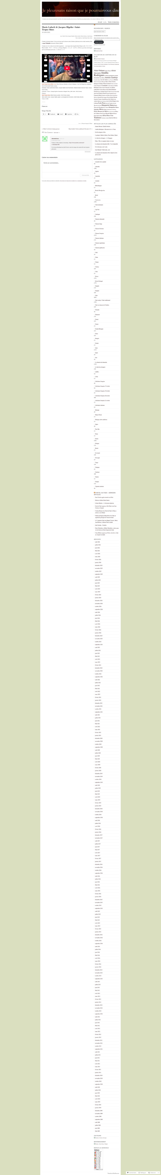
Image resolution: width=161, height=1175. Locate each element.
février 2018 (98, 829)
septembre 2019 (99, 782)
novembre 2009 (99, 1113)
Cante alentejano (99, 205)
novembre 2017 (99, 838)
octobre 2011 (98, 1046)
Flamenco (97, 314)
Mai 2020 (97, 759)
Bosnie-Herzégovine (100, 190)
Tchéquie (97, 467)
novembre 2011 (99, 1043)
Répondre (88, 151)
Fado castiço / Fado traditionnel (102, 300)
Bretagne (103, 81)
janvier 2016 (98, 896)
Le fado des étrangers (100, 367)
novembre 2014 (99, 937)
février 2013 (98, 999)
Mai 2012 (97, 1025)
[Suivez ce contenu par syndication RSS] (94, 492)
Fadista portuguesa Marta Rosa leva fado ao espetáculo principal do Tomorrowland (105, 516)
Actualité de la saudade (100, 162)
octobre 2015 (98, 905)
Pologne (97, 443)
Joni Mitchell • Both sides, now (102, 150)
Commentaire (85, 175)
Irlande (97, 343)
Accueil (100, 22)
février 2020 (98, 767)
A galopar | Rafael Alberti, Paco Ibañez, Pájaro (106, 135)
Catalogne (97, 214)
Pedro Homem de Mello (101, 111)
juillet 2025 (98, 580)
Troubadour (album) (105, 118)
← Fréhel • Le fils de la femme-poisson (50, 129)
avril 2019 (97, 797)
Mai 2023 (97, 656)
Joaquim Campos (98, 99)
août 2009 (97, 1122)
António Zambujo (111, 77)
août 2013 (97, 981)
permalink (61, 138)
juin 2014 (97, 952)
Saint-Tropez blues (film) (87, 38)
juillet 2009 (98, 1125)
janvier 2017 (98, 861)
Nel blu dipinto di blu (100, 132)
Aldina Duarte (108, 70)
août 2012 (97, 1017)
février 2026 (98, 559)
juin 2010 (97, 1093)
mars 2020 (97, 764)
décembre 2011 (98, 1040)
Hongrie (97, 338)
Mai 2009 (97, 1131)
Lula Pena (101, 103)
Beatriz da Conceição (98, 81)
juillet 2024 (98, 615)
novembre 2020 (99, 741)
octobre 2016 (98, 870)
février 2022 (98, 697)
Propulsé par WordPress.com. (113, 1173)
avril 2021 (97, 726)
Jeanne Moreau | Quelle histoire (102, 126)
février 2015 (98, 929)
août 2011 (97, 1052)
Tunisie (97, 477)
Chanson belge (98, 224)
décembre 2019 (98, 773)
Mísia (101, 109)
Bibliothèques (98, 185)
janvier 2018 (98, 832)
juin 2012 (97, 1022)
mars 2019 (97, 800)
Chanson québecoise (100, 247)
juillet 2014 (98, 949)
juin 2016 (97, 882)
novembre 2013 (99, 973)
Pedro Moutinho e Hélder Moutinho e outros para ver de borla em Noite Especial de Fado (107, 529)
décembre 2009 (98, 1110)
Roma (98, 115)
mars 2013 (97, 996)
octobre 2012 (98, 1011)
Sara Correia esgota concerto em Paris (104, 497)
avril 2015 (97, 923)
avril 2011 (97, 1063)
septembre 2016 (99, 873)
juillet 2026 (98, 545)
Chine (96, 257)
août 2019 (97, 785)
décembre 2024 (98, 600)
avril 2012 (97, 1028)
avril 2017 (97, 852)
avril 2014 (97, 958)
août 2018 (97, 820)
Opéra (96, 424)
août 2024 (97, 612)
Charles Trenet (102, 87)
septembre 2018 (99, 817)
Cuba (96, 271)
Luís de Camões (109, 103)
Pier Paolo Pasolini (111, 111)
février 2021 (98, 732)
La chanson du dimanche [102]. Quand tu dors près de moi (106, 153)
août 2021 (97, 715)
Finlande (97, 310)
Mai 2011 (97, 1061)
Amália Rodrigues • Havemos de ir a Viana (105, 129)
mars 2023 (97, 662)
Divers (96, 276)
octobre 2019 (98, 779)
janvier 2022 (98, 700)
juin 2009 (97, 1128)
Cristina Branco (102, 89)
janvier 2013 (98, 1002)
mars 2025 (97, 592)
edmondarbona (55, 138)
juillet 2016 (98, 879)
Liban (96, 376)
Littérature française (100, 381)
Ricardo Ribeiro (109, 113)
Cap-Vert (97, 209)
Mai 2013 (97, 990)
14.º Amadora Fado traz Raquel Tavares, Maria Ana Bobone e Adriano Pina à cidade (106, 521)
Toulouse (97, 117)
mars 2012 (97, 1031)
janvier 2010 (98, 1107)
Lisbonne (96, 103)
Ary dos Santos (104, 79)
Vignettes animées (99, 486)
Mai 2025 (97, 586)
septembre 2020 (99, 747)
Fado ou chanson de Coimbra (102, 305)
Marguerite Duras (108, 105)
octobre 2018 (98, 814)
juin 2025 (97, 583)
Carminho (105, 85)
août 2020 (97, 750)
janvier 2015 (98, 932)
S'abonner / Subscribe (98, 42)
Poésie (96, 438)
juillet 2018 (98, 823)
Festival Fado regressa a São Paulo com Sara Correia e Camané (105, 507)
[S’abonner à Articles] (94, 25)
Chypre (97, 262)
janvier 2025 (98, 597)
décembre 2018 (98, 808)
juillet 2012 (98, 1019)
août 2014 (97, 946)
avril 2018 (97, 826)
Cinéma (90, 123)
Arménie (97, 181)
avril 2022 (97, 691)
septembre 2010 (99, 1084)
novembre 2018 (99, 811)
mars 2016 (97, 891)
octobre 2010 (98, 1081)
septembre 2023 (99, 644)
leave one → (56, 132)
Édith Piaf (111, 118)
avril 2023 (97, 659)
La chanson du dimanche (101, 362)
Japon (96, 353)
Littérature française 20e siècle (102, 395)
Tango (96, 462)
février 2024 (98, 630)
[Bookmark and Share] (98, 50)
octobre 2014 (98, 940)
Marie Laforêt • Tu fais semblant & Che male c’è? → (80, 129)
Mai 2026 (97, 550)
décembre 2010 (98, 1075)
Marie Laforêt (77, 36)
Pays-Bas (97, 429)
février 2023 (98, 665)
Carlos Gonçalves (97, 85)
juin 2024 (97, 618)
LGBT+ (97, 372)
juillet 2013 (98, 984)
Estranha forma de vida (105, 91)
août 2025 (97, 577)
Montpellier (112, 107)
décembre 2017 (98, 835)
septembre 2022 (99, 677)
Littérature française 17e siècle (102, 386)
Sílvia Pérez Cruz (108, 115)
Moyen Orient (98, 415)
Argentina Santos (97, 79)
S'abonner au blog (101, 35)
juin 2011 (97, 1058)
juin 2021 (97, 720)
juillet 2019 (98, 788)
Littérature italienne (100, 405)
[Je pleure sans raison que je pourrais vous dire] (80, 9)
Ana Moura (102, 77)
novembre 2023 (99, 638)
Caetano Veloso (102, 83)
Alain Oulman (99, 70)
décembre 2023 (98, 635)
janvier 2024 (98, 633)
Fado (111, 91)
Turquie (97, 481)
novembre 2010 (99, 1078)
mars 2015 (97, 926)
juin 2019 (97, 791)
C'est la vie (97, 200)
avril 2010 (97, 1099)
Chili (96, 252)
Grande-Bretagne (99, 329)
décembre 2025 (98, 565)
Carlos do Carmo (114, 83)
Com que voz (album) (110, 87)
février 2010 (98, 1104)
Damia (107, 89)
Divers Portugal (99, 281)
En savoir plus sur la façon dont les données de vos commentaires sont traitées (73, 180)
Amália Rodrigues (101, 74)
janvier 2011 (98, 1072)
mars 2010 (97, 1102)
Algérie (97, 171)
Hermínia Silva (100, 97)
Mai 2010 (97, 1096)
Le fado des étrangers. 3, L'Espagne (103, 138)
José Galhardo (103, 101)
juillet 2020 (98, 753)
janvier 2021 (98, 735)
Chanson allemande (99, 219)
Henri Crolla (65, 36)
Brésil (96, 195)
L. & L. (105, 22)
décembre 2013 (98, 970)
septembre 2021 (99, 712)
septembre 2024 (99, 609)
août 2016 (97, 876)
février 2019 (98, 803)
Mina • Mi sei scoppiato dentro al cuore (104, 141)
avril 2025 (97, 589)
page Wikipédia (46, 43)
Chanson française (85, 123)
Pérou (96, 434)
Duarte (99, 91)
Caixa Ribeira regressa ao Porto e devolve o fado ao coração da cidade (106, 533)
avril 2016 (97, 888)
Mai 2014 (97, 955)
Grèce (96, 333)
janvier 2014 (98, 967)
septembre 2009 (99, 1119)
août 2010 (97, 1087)
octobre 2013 (98, 976)
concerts (96, 89)
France (96, 319)
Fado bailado (114, 91)
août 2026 (97, 542)
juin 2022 (97, 685)
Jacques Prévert (107, 97)
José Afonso (111, 99)
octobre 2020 (98, 744)
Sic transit (97, 453)
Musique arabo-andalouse (101, 419)
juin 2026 (97, 548)
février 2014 (98, 964)
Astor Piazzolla (111, 79)
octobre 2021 (98, 709)
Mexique (97, 410)
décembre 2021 (98, 703)
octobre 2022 (98, 674)
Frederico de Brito (106, 95)
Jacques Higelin (71, 36)
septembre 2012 (99, 1014)
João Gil (108, 101)
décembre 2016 (98, 864)
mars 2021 (97, 729)
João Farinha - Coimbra (100, 525)
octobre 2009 (98, 1116)
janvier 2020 (98, 770)
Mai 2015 (97, 920)
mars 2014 (97, 961)
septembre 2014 (99, 943)
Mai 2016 (97, 885)
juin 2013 (97, 987)
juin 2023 (97, 653)
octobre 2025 (98, 571)
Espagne (97, 286)
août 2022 (97, 679)
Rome (101, 115)
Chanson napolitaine (100, 243)
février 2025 (98, 594)
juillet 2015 (98, 914)
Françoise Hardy (98, 95)
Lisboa (117, 101)
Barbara (116, 79)
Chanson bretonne (99, 228)
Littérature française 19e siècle (102, 391)
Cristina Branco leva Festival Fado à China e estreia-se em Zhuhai (105, 511)
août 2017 (97, 841)
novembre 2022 (99, 671)
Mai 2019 (97, 794)
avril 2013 (97, 993)
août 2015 (97, 911)
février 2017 (98, 858)
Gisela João (112, 95)
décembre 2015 (98, 899)
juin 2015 (97, 917)
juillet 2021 (98, 718)
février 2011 (98, 1069)
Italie (96, 348)
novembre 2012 (99, 1008)
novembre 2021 (99, 706)
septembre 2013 (99, 978)
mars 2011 (97, 1066)
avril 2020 (97, 762)
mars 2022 (97, 694)
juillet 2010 (98, 1090)
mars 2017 (97, 855)
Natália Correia (106, 109)
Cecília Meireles (111, 85)
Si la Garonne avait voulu (101, 147)
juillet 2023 (98, 650)
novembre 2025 (99, 568)
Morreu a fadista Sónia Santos (102, 500)
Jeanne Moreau (113, 97)
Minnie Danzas (84, 36)
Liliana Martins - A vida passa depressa (104, 503)
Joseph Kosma (105, 99)
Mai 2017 (97, 849)
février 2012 (98, 1034)
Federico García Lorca (104, 93)
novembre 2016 (99, 867)
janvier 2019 (98, 806)
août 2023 (97, 647)
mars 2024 (97, 627)
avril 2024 (97, 624)
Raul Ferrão (102, 113)
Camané (108, 83)
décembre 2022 (98, 668)
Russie (96, 448)
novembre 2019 (99, 776)
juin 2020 (97, 756)
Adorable (97, 166)
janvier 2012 (98, 1037)
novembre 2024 (99, 603)
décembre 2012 (98, 1005)
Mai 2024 (97, 621)
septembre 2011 (99, 1049)
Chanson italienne (99, 238)
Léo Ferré (99, 105)
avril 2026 (97, 553)
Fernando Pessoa (112, 93)
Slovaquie (97, 458)
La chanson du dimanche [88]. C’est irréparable (106, 144)
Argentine (97, 176)
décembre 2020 (98, 738)
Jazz (96, 357)
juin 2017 (97, 847)
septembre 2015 (99, 908)
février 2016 (98, 893)
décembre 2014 (98, 934)
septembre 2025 (99, 574)
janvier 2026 (98, 562)
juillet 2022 (98, 682)
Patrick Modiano (113, 109)
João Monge (113, 101)
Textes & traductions (113, 22)
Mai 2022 (97, 688)
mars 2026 (97, 556)
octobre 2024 (98, 606)
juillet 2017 (98, 844)
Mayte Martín (105, 107)
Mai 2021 (97, 723)
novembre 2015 (99, 902)
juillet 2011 (98, 1055)
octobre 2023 (98, 641)
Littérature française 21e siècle (102, 400)
